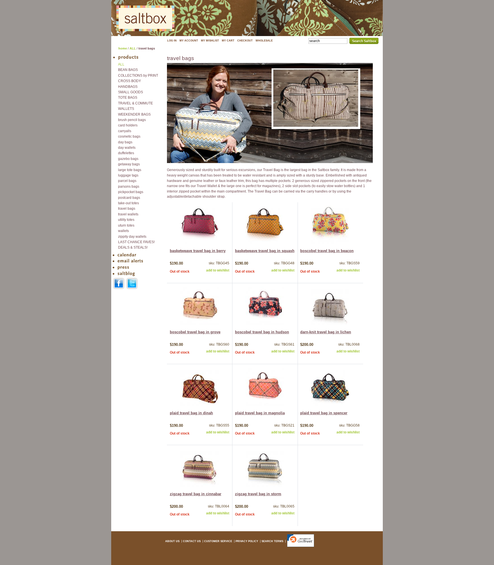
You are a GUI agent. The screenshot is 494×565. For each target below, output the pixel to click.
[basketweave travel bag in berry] (199, 243)
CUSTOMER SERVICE (218, 541)
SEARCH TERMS (272, 541)
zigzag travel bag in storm (258, 494)
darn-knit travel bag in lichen (325, 332)
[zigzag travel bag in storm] (265, 486)
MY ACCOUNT (189, 40)
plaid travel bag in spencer (323, 413)
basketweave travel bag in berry (198, 251)
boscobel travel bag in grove (195, 332)
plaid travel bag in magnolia (260, 413)
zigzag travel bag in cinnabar (195, 494)
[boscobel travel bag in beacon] (330, 243)
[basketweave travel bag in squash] (265, 243)
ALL (133, 48)
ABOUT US (172, 541)
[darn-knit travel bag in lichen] (330, 324)
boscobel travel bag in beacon (327, 251)
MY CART (228, 40)
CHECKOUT (245, 40)
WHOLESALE (264, 40)
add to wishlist (217, 270)
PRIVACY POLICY (247, 541)
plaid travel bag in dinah (191, 413)
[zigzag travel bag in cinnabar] (199, 486)
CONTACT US (192, 541)
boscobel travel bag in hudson (262, 332)
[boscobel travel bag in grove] (199, 324)
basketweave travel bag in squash (264, 251)
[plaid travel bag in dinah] (199, 405)
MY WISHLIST (210, 40)
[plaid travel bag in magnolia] (265, 405)
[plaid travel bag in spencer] (330, 405)
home (122, 48)
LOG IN (172, 40)
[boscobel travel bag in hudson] (265, 324)
